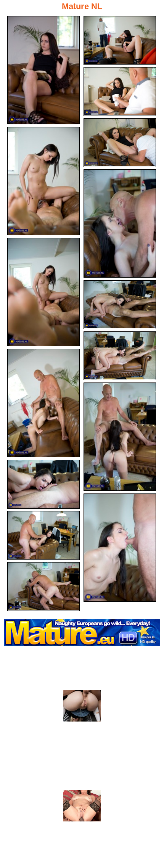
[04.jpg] (120, 142)
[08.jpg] (120, 304)
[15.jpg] (43, 586)
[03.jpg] (120, 91)
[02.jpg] (120, 40)
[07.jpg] (43, 292)
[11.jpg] (120, 436)
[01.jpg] (43, 70)
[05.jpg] (43, 181)
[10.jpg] (43, 403)
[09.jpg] (120, 355)
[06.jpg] (120, 223)
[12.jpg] (43, 484)
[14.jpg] (43, 535)
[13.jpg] (120, 547)
